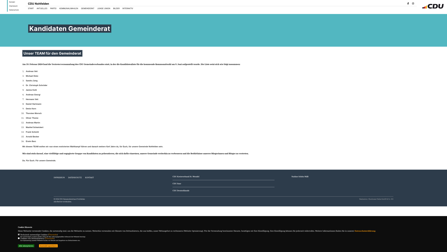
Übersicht (52, 234)
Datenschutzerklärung (365, 231)
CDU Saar (177, 183)
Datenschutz (14, 10)
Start (31, 8)
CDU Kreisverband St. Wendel (186, 176)
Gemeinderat (87, 8)
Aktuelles (42, 8)
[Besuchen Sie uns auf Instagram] (413, 4)
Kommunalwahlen (68, 8)
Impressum (13, 6)
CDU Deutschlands (181, 190)
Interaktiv (127, 8)
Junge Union (103, 8)
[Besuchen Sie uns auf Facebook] (408, 4)
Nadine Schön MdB (299, 176)
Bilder (116, 8)
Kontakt (12, 2)
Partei (53, 8)
